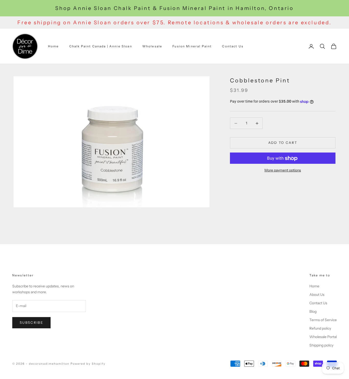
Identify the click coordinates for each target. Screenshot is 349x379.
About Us (316, 294)
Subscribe (31, 322)
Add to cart (282, 143)
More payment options (282, 170)
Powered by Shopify (88, 363)
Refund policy (320, 328)
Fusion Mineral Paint (192, 46)
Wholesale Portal (323, 336)
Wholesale (152, 46)
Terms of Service (323, 320)
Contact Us (232, 46)
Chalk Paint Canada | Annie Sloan (100, 46)
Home (53, 46)
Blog (313, 311)
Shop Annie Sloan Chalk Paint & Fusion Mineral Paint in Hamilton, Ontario (174, 8)
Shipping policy (321, 345)
